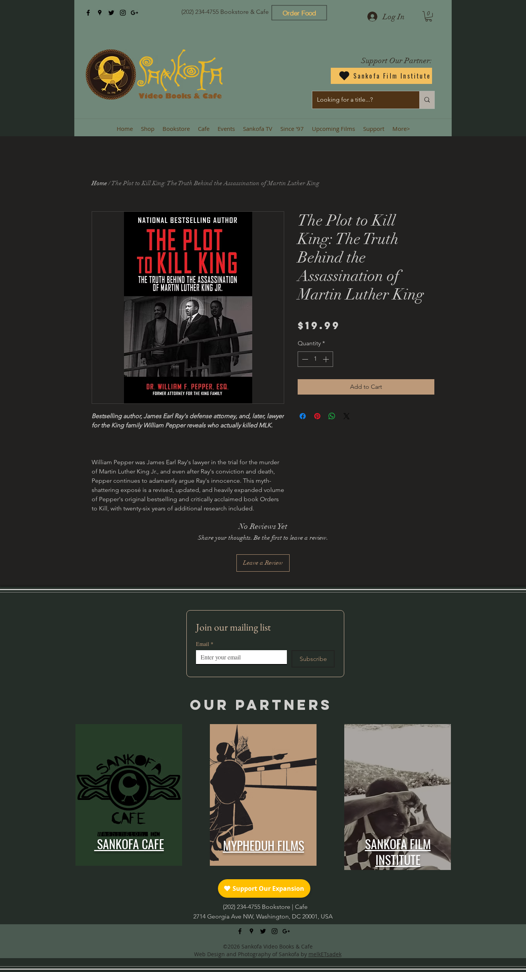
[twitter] (111, 13)
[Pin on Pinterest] (317, 416)
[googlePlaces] (100, 13)
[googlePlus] (134, 13)
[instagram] (123, 13)
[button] (428, 16)
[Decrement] (304, 359)
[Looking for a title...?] (426, 100)
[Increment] (326, 359)
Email (204, 644)
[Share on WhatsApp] (332, 416)
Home (99, 183)
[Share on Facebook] (302, 416)
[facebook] (88, 13)
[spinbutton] (315, 359)
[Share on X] (346, 416)
